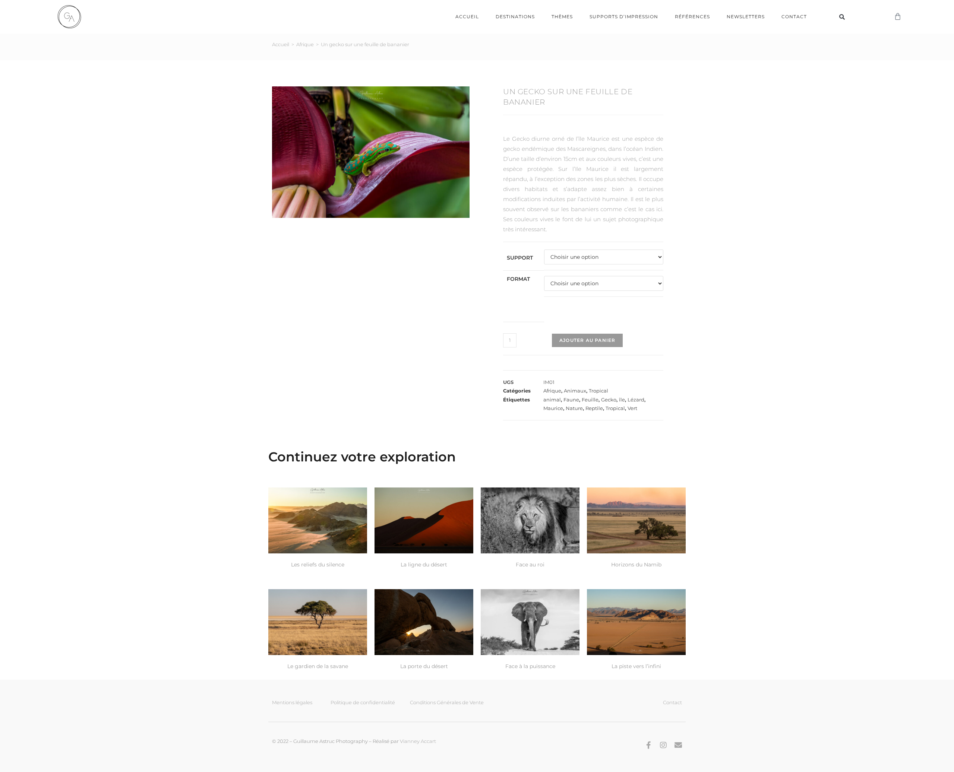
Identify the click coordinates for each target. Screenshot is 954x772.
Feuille (590, 400)
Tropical (598, 391)
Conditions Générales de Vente (447, 702)
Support (520, 257)
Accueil (467, 16)
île (622, 400)
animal (552, 400)
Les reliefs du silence (317, 564)
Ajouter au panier (587, 340)
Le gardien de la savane (317, 666)
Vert (632, 408)
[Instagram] (663, 745)
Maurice (553, 408)
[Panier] (897, 17)
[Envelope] (678, 745)
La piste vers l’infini (636, 666)
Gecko (608, 400)
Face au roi (530, 564)
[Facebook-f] (648, 745)
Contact (794, 16)
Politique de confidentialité (363, 702)
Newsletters (746, 16)
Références (692, 16)
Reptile (594, 408)
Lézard (636, 400)
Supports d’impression (624, 16)
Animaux (575, 391)
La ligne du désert (424, 564)
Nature (574, 408)
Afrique (305, 44)
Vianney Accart (418, 741)
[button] (842, 16)
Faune (571, 400)
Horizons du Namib (636, 564)
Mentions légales (292, 702)
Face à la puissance (530, 666)
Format (518, 279)
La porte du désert (424, 666)
